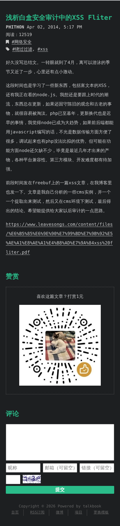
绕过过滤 (23, 49)
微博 (59, 512)
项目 (78, 512)
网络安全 (23, 42)
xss (44, 49)
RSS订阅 (37, 512)
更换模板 (101, 512)
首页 (15, 512)
